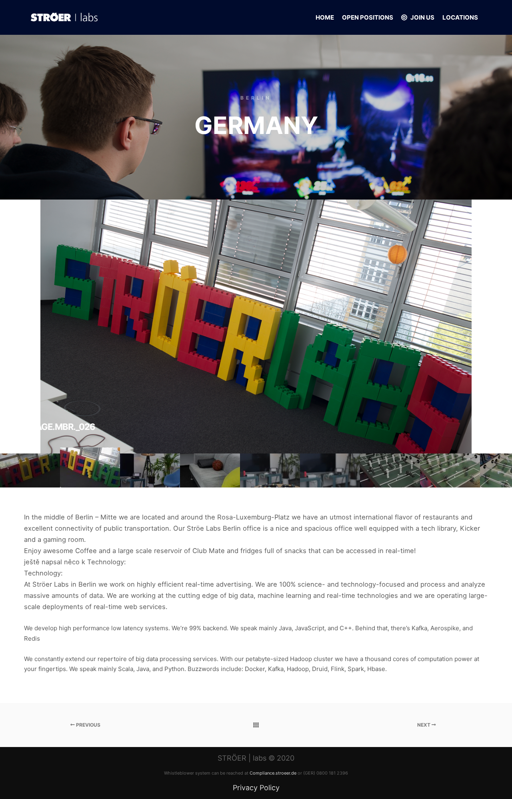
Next (424, 725)
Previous (87, 725)
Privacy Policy (256, 787)
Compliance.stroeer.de (273, 773)
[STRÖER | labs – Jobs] (64, 17)
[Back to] (256, 725)
